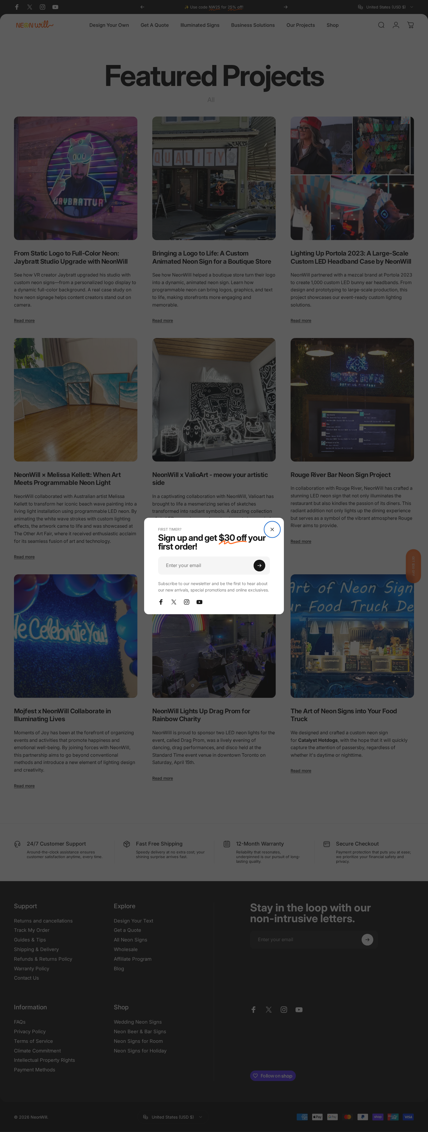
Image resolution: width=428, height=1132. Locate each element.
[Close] (272, 529)
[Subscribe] (259, 565)
